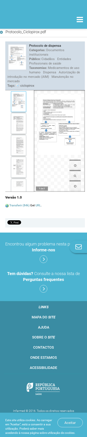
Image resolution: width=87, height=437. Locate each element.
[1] (18, 101)
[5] (18, 189)
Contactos (43, 347)
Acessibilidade (43, 368)
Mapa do (43, 317)
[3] (18, 145)
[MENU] (80, 20)
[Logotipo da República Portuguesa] (43, 389)
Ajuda (43, 327)
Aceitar (70, 423)
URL (38, 205)
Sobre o (43, 337)
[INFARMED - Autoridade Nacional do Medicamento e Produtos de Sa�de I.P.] (25, 19)
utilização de (61, 432)
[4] (18, 167)
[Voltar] (2, 32)
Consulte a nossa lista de (43, 276)
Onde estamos (43, 357)
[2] (18, 123)
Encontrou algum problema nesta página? (43, 246)
